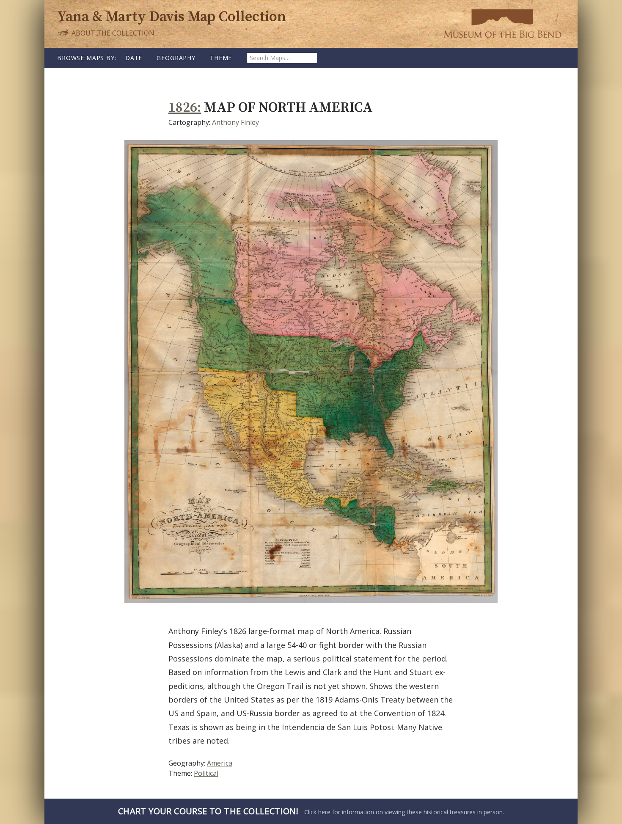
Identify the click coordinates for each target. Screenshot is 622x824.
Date (133, 58)
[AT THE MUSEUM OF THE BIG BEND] (502, 23)
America (219, 763)
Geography (176, 58)
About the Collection (112, 32)
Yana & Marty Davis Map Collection (171, 17)
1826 (182, 107)
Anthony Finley (235, 122)
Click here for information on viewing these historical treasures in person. (311, 811)
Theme (221, 58)
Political (206, 773)
